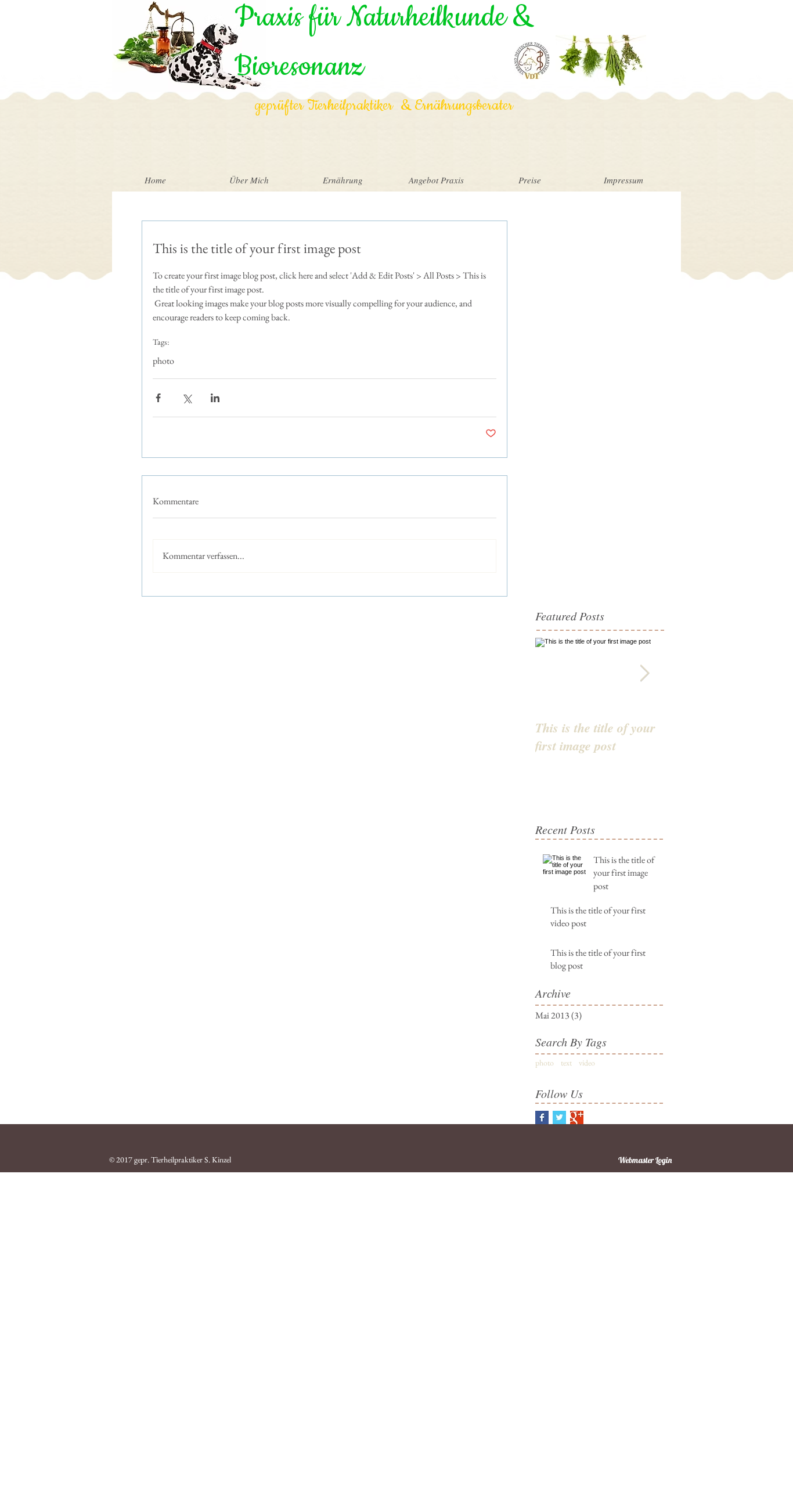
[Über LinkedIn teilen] (215, 397)
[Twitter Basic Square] (559, 1117)
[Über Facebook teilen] (158, 397)
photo (163, 361)
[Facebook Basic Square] (542, 1117)
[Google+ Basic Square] (576, 1117)
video (587, 1062)
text (566, 1062)
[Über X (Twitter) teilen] (186, 397)
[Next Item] (644, 673)
